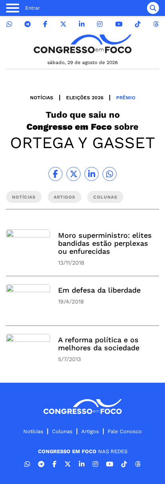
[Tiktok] (138, 24)
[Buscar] (153, 8)
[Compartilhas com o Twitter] (73, 174)
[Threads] (156, 24)
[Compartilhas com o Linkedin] (92, 174)
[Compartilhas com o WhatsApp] (110, 174)
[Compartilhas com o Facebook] (55, 174)
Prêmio (125, 97)
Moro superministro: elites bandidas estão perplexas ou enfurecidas (105, 243)
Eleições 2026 (84, 97)
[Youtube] (119, 24)
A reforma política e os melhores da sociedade (98, 343)
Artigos (90, 431)
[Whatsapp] (9, 24)
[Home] (82, 44)
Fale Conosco (125, 431)
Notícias (41, 97)
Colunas (62, 431)
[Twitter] (63, 24)
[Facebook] (45, 24)
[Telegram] (27, 24)
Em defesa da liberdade (99, 290)
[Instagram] (100, 24)
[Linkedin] (82, 24)
